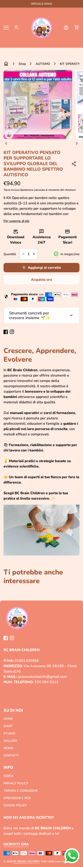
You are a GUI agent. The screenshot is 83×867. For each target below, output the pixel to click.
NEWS (8, 748)
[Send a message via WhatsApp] (72, 856)
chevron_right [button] (76, 143)
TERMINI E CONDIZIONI (21, 791)
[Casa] (41, 27)
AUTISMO (43, 64)
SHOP (8, 726)
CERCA (9, 776)
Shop (22, 64)
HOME (8, 719)
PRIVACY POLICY (16, 783)
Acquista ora (41, 279)
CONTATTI (11, 755)
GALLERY (10, 741)
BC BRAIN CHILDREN (26, 861)
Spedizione (26, 190)
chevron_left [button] (6, 143)
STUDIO (9, 733)
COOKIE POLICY (15, 805)
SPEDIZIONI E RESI (17, 798)
